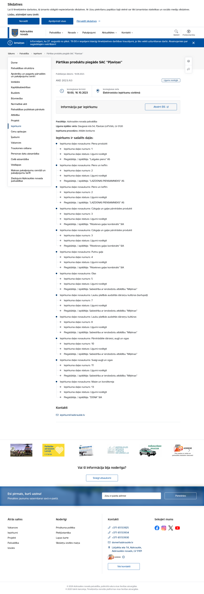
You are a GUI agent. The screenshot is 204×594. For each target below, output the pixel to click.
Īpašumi (15, 137)
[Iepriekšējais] (15, 450)
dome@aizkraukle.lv (122, 542)
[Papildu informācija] (123, 557)
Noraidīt (23, 21)
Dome (14, 62)
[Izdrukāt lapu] (188, 61)
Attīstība (15, 114)
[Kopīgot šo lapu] (188, 69)
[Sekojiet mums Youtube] (177, 528)
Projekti (15, 120)
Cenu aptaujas (18, 131)
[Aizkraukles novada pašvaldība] (22, 33)
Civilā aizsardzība (20, 159)
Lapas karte (62, 537)
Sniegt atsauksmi (102, 477)
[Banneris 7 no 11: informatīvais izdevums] (86, 449)
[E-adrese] (114, 557)
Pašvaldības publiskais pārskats (27, 109)
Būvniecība (17, 98)
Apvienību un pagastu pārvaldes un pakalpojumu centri (28, 75)
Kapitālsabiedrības (20, 87)
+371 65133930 (120, 537)
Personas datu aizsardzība (25, 153)
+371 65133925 (120, 527)
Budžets (15, 92)
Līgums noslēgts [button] (171, 80)
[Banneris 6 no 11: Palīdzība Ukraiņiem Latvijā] (53, 449)
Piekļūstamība (63, 532)
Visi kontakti (123, 566)
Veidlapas (16, 164)
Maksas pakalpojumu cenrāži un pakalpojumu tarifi (28, 171)
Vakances (16, 142)
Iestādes (15, 81)
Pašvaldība (13, 542)
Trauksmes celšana (21, 148)
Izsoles (11, 547)
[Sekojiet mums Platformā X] (170, 528)
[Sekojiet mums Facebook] (157, 528)
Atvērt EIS (159, 106)
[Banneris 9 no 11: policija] (150, 449)
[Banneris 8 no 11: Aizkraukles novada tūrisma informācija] (118, 449)
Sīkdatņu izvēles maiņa (68, 542)
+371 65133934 (120, 532)
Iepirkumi (16, 126)
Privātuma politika (65, 527)
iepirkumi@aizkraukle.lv (72, 414)
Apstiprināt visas (57, 21)
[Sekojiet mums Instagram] (163, 528)
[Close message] (193, 43)
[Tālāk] (189, 450)
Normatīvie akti (19, 103)
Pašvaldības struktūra (22, 68)
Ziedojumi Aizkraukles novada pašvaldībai (27, 179)
